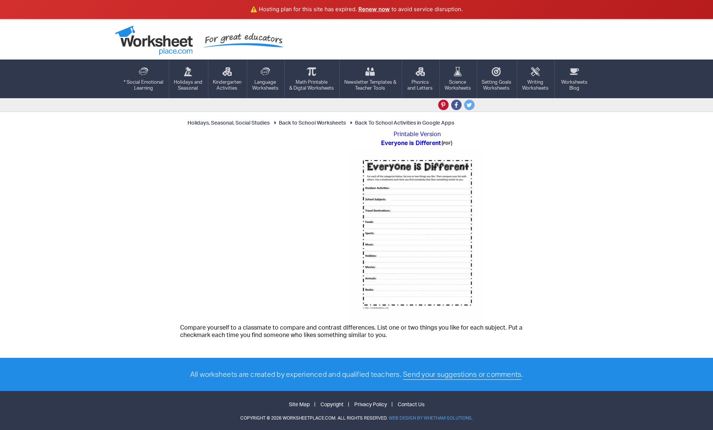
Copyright (332, 404)
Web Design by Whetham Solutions (430, 418)
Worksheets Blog (574, 85)
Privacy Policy (370, 404)
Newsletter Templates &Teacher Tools (370, 85)
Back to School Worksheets (312, 122)
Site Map (299, 404)
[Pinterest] (443, 105)
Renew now (374, 9)
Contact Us (411, 404)
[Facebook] (456, 105)
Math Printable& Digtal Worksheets (311, 85)
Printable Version (417, 134)
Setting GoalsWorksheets (496, 85)
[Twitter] (469, 105)
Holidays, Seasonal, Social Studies (229, 122)
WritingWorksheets (535, 85)
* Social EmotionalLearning (143, 85)
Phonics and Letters (420, 85)
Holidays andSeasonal (188, 85)
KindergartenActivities (227, 85)
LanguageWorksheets (265, 85)
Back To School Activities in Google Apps (404, 122)
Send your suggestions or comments (462, 374)
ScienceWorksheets (458, 85)
